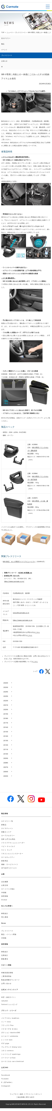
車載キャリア (6, 832)
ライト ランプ (6, 850)
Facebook (5, 1075)
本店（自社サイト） (8, 997)
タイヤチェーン (7, 828)
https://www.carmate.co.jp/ (14, 581)
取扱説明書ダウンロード (10, 980)
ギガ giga (5, 1043)
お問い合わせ (6, 983)
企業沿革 (4, 885)
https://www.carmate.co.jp (22, 620)
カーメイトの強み (8, 889)
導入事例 (4, 917)
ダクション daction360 (10, 1033)
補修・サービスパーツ (9, 864)
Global (4, 900)
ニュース (10, 32)
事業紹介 (4, 913)
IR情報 (3, 892)
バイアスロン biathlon (10, 1018)
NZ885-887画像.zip (25, 573)
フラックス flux (7, 1025)
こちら (37, 632)
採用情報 (4, 896)
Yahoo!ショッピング (9, 1004)
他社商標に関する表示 (26, 1097)
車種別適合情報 (7, 973)
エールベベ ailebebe (9, 1036)
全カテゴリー (5, 38)
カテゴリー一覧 (7, 821)
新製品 (3, 825)
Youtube (5, 1079)
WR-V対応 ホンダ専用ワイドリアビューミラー (19, 562)
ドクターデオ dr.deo (9, 1029)
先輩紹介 (4, 955)
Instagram (5, 1086)
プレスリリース (20, 32)
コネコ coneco (7, 1051)
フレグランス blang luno (11, 1047)
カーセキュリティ (8, 857)
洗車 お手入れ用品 (8, 839)
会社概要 (4, 882)
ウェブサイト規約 (16, 1094)
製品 (2, 44)
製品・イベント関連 (8, 934)
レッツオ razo (6, 1040)
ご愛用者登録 (6, 976)
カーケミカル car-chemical (12, 1061)
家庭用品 (4, 861)
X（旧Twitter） (7, 1082)
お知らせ (4, 61)
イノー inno (6, 1022)
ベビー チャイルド (8, 846)
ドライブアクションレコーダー (13, 843)
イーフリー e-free (8, 1058)
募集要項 (4, 959)
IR (2, 67)
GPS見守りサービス (9, 868)
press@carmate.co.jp (21, 613)
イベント (4, 50)
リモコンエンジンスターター (12, 854)
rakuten (4, 1001)
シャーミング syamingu (11, 1054)
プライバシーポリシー (33, 1094)
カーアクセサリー (8, 836)
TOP (2, 32)
